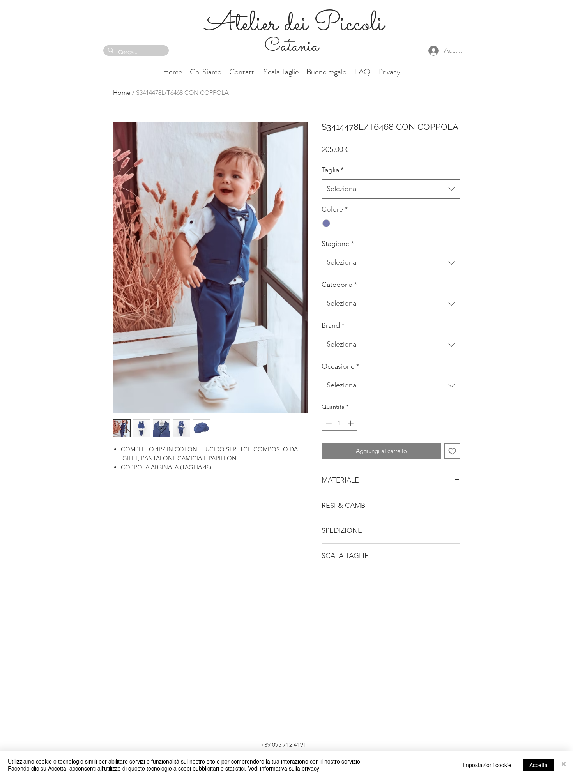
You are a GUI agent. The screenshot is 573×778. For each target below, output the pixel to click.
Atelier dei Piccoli (294, 24)
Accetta (538, 765)
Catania (294, 46)
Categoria (339, 284)
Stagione (338, 243)
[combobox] (391, 189)
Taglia (333, 170)
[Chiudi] (563, 765)
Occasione (340, 366)
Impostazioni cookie (487, 765)
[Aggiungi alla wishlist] (452, 451)
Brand (333, 325)
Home (122, 92)
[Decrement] (328, 423)
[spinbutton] (339, 423)
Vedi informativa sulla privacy (283, 768)
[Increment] (351, 423)
